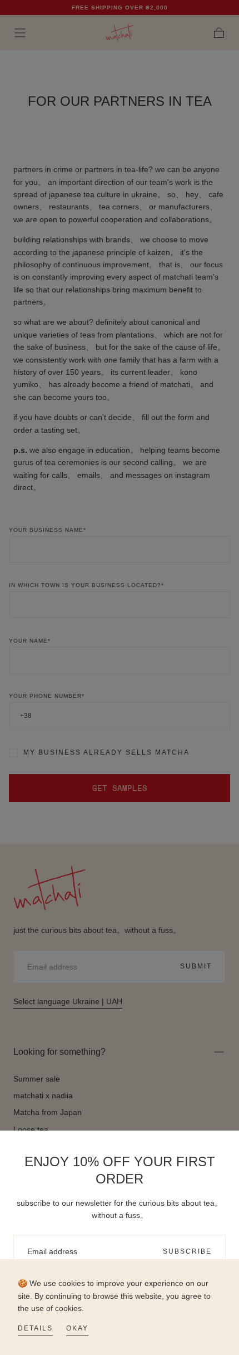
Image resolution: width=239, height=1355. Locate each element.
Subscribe (187, 1251)
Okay (77, 1328)
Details (35, 1328)
